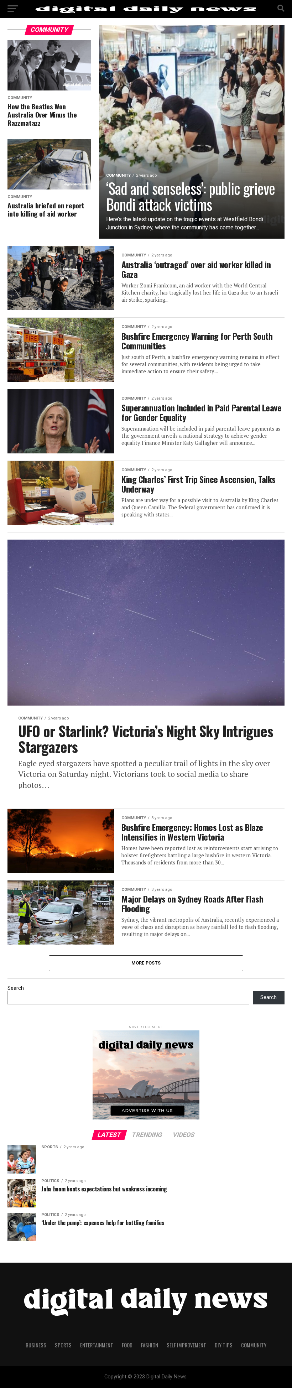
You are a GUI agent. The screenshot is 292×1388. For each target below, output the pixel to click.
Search (15, 988)
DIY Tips (224, 1345)
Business (36, 1345)
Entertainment (96, 1345)
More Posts (146, 963)
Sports (63, 1345)
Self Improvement (186, 1345)
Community (253, 1345)
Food (127, 1345)
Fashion (149, 1345)
